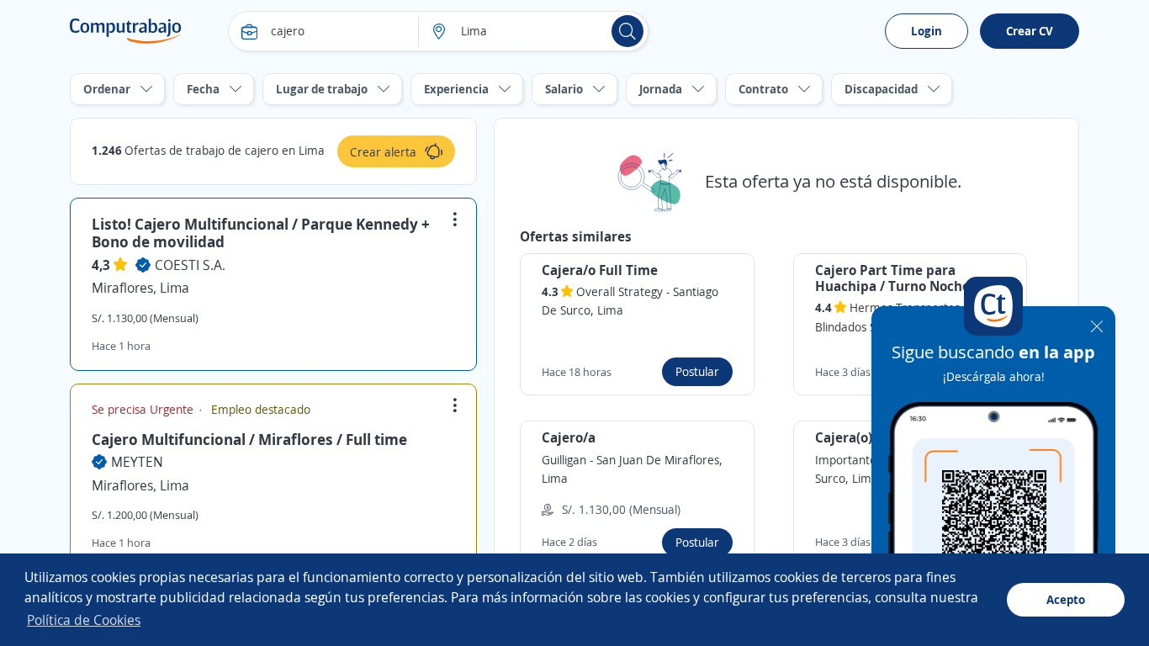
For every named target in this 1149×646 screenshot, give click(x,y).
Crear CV (1029, 31)
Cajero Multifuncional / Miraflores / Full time (249, 439)
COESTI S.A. (190, 265)
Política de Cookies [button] (83, 620)
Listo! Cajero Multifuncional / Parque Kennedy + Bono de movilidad (261, 233)
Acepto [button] (1065, 599)
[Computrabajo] (126, 31)
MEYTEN (137, 462)
